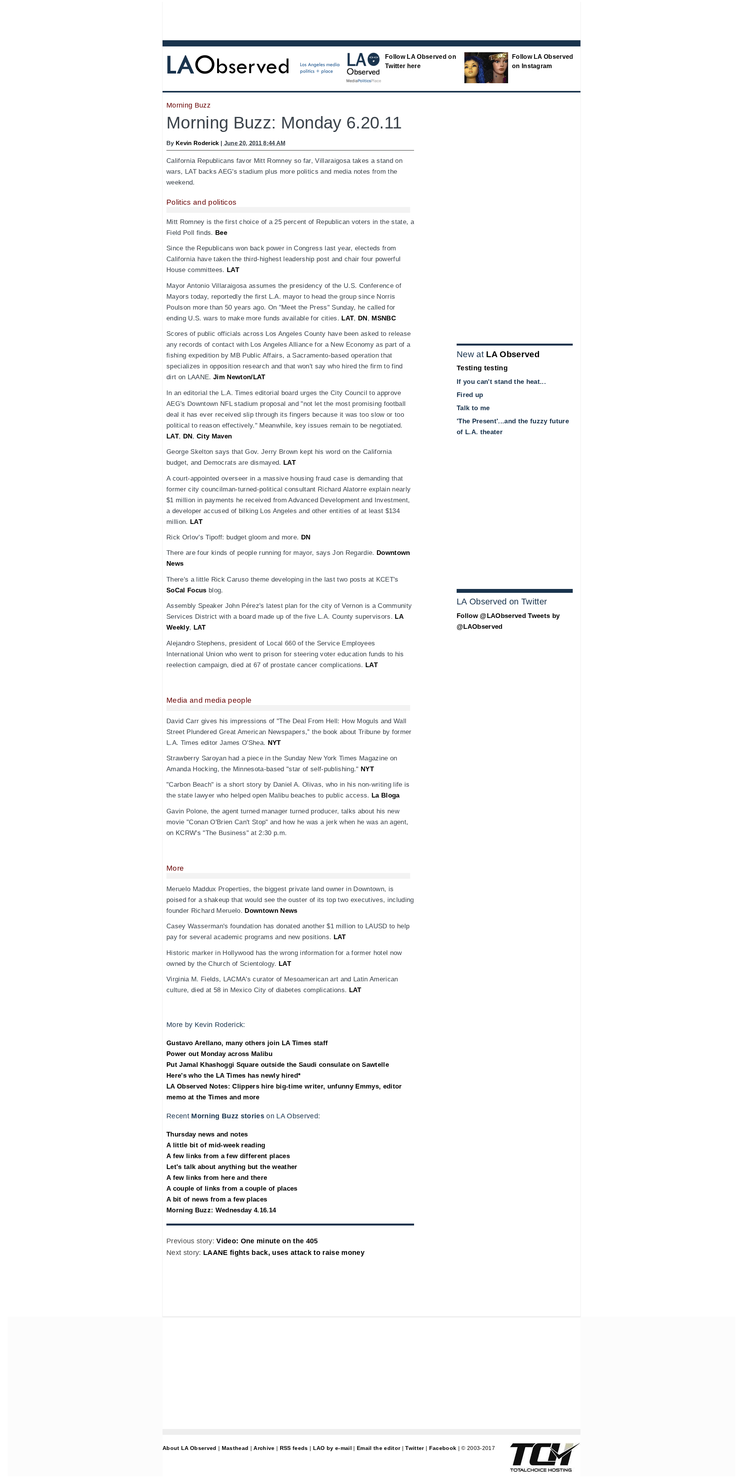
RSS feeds (294, 1448)
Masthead (235, 1448)
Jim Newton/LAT (239, 377)
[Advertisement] (350, 19)
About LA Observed (190, 1448)
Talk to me (473, 408)
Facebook (443, 1448)
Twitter (414, 1448)
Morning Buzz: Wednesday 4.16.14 (221, 1210)
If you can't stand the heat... (501, 381)
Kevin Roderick (197, 143)
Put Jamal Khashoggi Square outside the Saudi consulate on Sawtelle (277, 1064)
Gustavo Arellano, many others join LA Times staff (247, 1043)
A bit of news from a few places (216, 1199)
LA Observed (512, 354)
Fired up (470, 395)
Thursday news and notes (207, 1134)
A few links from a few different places (228, 1156)
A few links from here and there (216, 1177)
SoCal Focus (186, 590)
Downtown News (271, 910)
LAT (233, 270)
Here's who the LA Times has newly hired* (233, 1075)
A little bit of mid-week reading (215, 1145)
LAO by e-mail (332, 1448)
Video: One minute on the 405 (267, 1241)
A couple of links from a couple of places (232, 1188)
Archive (263, 1448)
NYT (274, 742)
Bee (221, 232)
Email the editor (378, 1448)
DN (363, 318)
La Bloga (386, 795)
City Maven (214, 436)
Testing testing (482, 368)
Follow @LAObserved (491, 616)
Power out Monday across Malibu (219, 1054)
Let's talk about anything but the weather (232, 1167)
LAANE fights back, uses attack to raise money (284, 1252)
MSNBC (384, 318)
